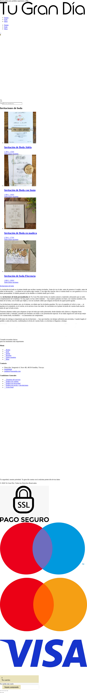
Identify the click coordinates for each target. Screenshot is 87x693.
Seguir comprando (11, 687)
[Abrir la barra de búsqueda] (1, 101)
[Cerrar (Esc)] (7, 690)
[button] (7, 286)
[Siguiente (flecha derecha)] (3, 692)
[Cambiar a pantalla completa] (3, 690)
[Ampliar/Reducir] (1, 690)
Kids (5, 19)
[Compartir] (5, 690)
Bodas (6, 18)
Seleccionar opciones (11, 154)
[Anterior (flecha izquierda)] (1, 692)
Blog (6, 21)
